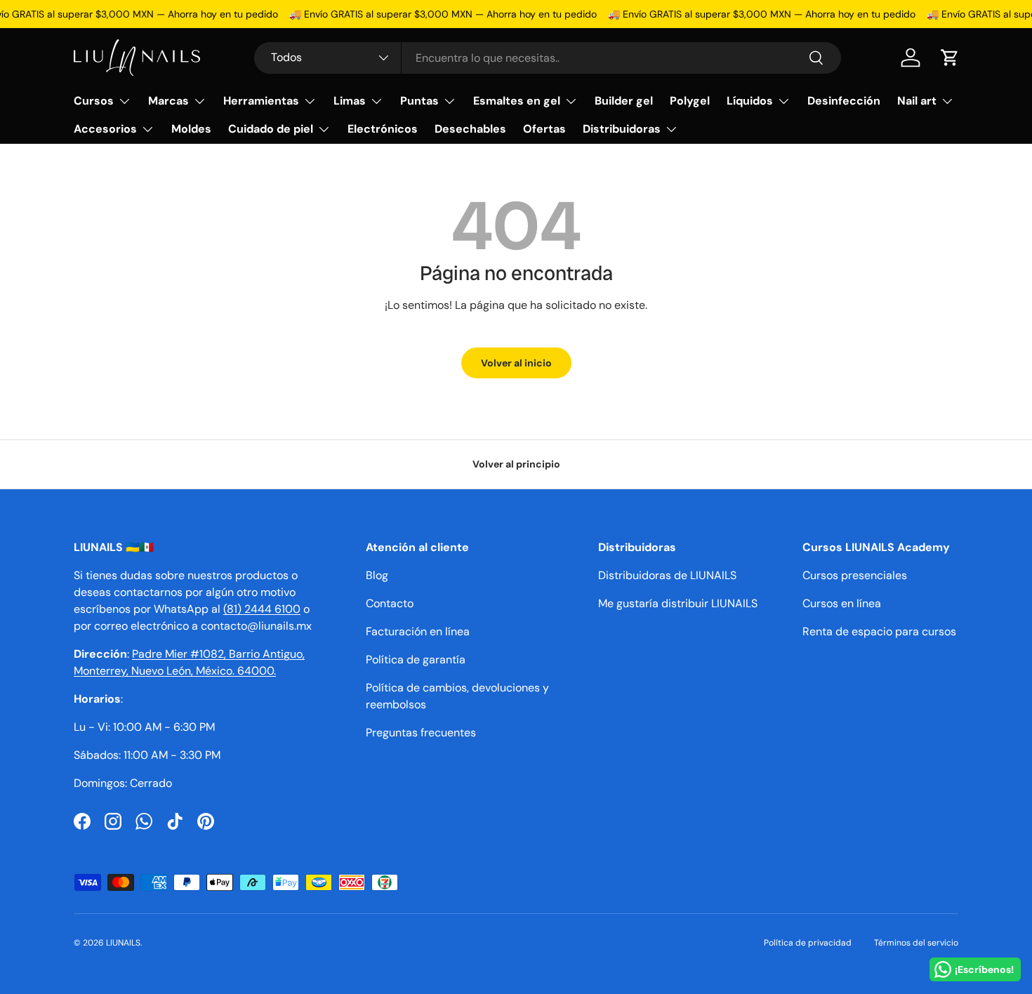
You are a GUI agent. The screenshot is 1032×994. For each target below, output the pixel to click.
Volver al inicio (516, 363)
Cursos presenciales (854, 575)
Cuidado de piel (270, 128)
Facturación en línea (418, 631)
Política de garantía (415, 659)
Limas (349, 100)
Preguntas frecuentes (421, 732)
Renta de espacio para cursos (879, 631)
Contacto (390, 603)
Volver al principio (516, 464)
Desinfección (843, 100)
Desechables (470, 128)
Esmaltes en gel (516, 100)
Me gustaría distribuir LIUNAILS (678, 603)
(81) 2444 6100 (261, 609)
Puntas (419, 100)
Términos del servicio (916, 942)
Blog (377, 575)
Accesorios (105, 128)
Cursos (94, 100)
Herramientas (261, 100)
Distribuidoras (622, 128)
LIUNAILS (123, 942)
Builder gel (624, 100)
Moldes (191, 128)
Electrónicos (383, 128)
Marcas (168, 100)
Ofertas (544, 128)
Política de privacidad (808, 942)
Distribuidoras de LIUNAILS (667, 575)
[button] (949, 57)
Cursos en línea (841, 603)
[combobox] (547, 58)
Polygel (690, 100)
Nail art (917, 100)
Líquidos (750, 100)
